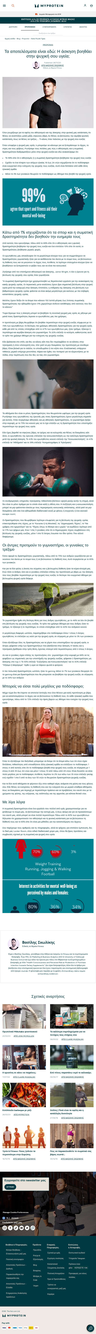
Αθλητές (83, 27)
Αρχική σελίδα (10, 39)
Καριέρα (50, 1294)
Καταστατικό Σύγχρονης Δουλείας (56, 1266)
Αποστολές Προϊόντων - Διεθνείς (16, 1267)
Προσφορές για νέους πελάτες (78, 1275)
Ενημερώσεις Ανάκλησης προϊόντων (16, 1295)
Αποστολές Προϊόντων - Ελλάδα (16, 1286)
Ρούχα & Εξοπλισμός (38, 1257)
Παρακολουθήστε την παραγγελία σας (15, 1276)
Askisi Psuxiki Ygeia (38, 39)
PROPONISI (48, 45)
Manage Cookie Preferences (16, 1212)
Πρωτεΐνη (37, 1250)
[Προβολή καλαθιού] (91, 5)
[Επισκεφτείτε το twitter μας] (27, 1228)
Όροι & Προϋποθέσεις (56, 1279)
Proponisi (25, 39)
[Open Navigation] (4, 5)
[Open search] (13, 5)
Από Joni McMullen (24, 1036)
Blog (18, 39)
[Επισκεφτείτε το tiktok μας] (16, 1228)
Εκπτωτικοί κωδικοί (77, 1253)
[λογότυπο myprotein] (49, 5)
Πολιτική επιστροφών (15, 1259)
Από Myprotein (21, 1115)
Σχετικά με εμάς (53, 1253)
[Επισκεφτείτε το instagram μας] (4, 1228)
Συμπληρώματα (49, 27)
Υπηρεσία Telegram (77, 1258)
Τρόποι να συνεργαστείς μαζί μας (56, 1286)
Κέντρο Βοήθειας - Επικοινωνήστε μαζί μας (16, 1252)
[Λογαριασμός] (85, 5)
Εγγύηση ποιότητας (55, 1258)
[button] (90, 1328)
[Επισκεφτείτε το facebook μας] (10, 1228)
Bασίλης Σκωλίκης (38, 942)
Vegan (35, 1286)
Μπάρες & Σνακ (37, 1278)
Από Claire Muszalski (72, 1039)
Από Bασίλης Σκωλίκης (52, 65)
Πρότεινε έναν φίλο (78, 1266)
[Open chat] (32, 1228)
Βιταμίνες (37, 1271)
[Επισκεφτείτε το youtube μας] (21, 1228)
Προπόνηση (30, 27)
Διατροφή (13, 27)
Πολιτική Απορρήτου (55, 1273)
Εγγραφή (10, 1187)
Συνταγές (68, 27)
